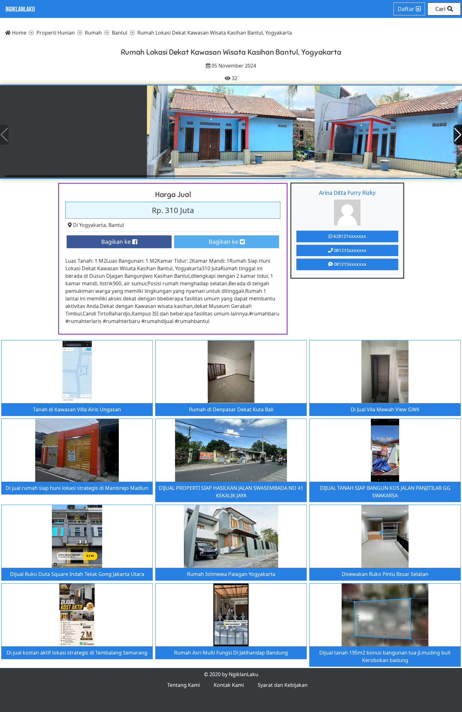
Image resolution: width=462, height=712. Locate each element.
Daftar (407, 9)
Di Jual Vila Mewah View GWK (385, 409)
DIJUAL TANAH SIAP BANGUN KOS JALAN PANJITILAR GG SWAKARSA (385, 492)
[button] (458, 135)
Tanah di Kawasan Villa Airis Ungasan (77, 409)
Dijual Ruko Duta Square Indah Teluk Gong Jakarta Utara (77, 574)
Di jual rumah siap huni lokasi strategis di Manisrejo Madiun (77, 488)
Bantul (116, 225)
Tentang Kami (183, 685)
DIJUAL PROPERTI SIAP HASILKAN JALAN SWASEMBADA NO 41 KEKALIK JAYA (231, 492)
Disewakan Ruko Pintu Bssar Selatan (385, 574)
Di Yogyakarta (89, 225)
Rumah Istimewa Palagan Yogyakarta (231, 574)
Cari (441, 9)
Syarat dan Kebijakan (283, 685)
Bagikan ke (116, 241)
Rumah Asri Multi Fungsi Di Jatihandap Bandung (231, 652)
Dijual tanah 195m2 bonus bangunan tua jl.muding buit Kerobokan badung (385, 656)
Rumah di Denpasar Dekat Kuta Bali (231, 409)
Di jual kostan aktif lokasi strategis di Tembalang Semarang (77, 652)
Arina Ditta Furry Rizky (347, 192)
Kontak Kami (229, 685)
